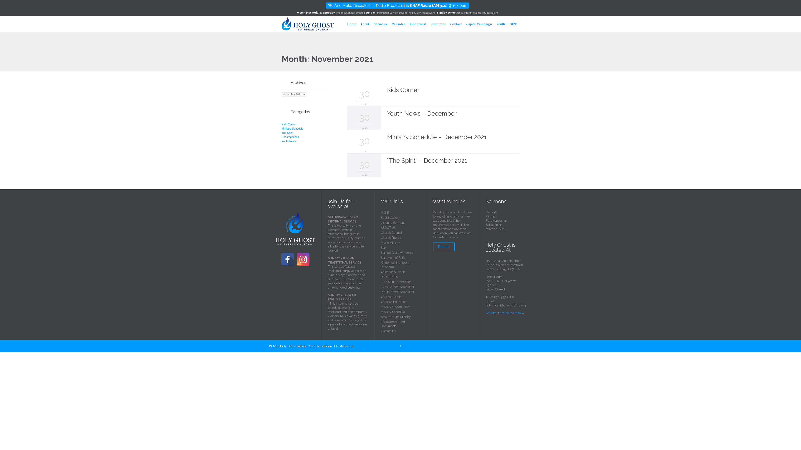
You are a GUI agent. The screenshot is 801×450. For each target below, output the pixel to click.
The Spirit (287, 132)
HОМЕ (385, 212)
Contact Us (388, 331)
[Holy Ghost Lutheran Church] (308, 23)
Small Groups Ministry (396, 317)
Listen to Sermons (393, 222)
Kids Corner (289, 124)
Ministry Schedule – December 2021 (437, 137)
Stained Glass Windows (397, 252)
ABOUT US (388, 227)
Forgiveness (494, 220)
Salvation (492, 224)
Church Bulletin (391, 297)
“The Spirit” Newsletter (396, 282)
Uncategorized (290, 137)
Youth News (289, 141)
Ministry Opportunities (396, 307)
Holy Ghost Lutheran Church (299, 346)
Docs (489, 212)
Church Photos (391, 237)
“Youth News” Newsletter (397, 292)
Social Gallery (390, 217)
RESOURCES (389, 277)
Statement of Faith (393, 257)
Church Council (391, 232)
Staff (384, 247)
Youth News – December (422, 113)
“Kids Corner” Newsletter (397, 287)
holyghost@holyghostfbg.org (506, 305)
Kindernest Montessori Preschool (396, 265)
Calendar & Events (393, 272)
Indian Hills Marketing (338, 346)
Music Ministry (390, 242)
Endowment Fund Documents (393, 324)
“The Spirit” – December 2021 (427, 160)
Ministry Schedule (292, 128)
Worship (491, 229)
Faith (489, 216)
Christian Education (394, 302)
